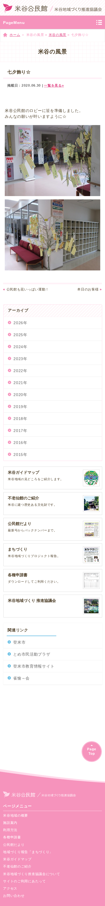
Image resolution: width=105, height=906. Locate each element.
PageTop (91, 751)
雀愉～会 (21, 678)
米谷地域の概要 (15, 815)
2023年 (20, 358)
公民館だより (13, 845)
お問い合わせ (13, 896)
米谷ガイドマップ (17, 859)
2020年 (20, 394)
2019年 (20, 406)
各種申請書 (12, 837)
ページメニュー (17, 806)
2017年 (20, 430)
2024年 (20, 347)
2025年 (20, 335)
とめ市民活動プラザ (31, 654)
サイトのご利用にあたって (24, 881)
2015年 (20, 454)
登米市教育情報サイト (33, 666)
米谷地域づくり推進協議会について (31, 874)
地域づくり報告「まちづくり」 (28, 852)
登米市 (19, 642)
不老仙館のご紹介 (17, 866)
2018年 (20, 418)
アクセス (10, 888)
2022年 (20, 370)
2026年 (20, 323)
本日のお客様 (89, 289)
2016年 (20, 442)
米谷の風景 (58, 35)
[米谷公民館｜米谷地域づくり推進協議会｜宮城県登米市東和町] (52, 7)
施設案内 (10, 823)
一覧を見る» (54, 85)
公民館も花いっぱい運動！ (26, 289)
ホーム (15, 35)
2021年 (20, 382)
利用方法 (10, 830)
